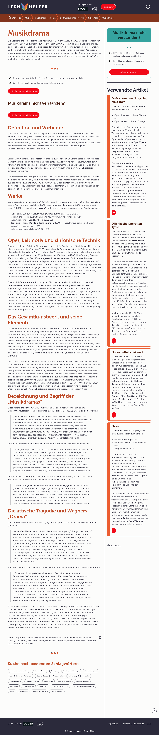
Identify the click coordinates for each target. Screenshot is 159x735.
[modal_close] (108, 146)
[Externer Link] (79, 170)
